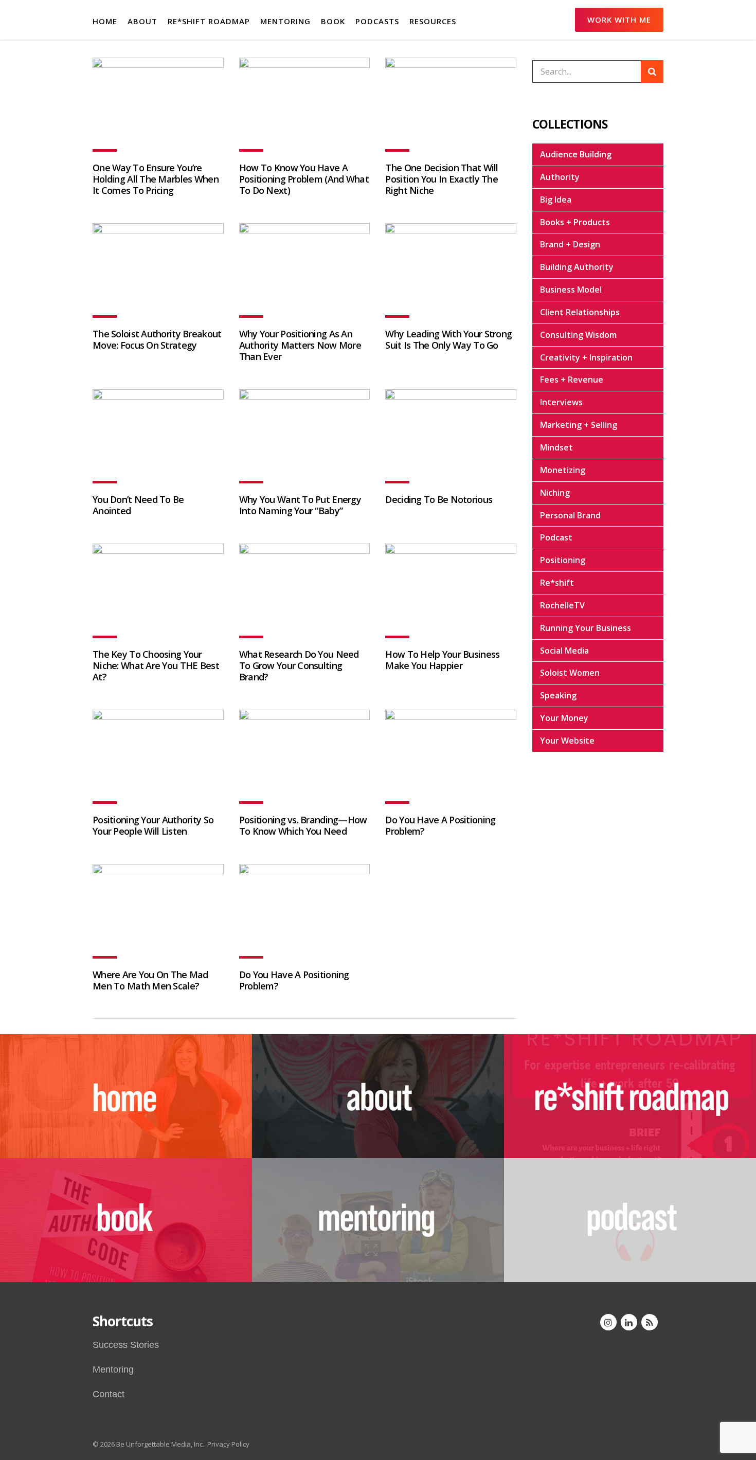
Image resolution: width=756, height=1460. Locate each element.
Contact (108, 1394)
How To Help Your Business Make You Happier (442, 660)
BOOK (333, 21)
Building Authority (577, 267)
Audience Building (575, 154)
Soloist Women (570, 672)
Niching (555, 492)
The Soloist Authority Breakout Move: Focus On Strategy (157, 339)
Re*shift (557, 582)
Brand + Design (570, 244)
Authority (560, 177)
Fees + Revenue (571, 379)
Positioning (562, 560)
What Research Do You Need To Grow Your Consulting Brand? (299, 665)
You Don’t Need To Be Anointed (138, 505)
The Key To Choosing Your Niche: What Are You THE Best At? (156, 665)
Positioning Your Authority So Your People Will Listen (153, 825)
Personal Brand (570, 515)
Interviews (561, 402)
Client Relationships (580, 312)
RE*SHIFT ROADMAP (209, 21)
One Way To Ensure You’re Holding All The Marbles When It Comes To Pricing (156, 178)
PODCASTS (377, 21)
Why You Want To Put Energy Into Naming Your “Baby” (300, 505)
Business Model (571, 289)
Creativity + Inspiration (586, 357)
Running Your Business (585, 628)
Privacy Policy (228, 1444)
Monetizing (562, 470)
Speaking (558, 695)
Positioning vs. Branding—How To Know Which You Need (303, 825)
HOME (105, 21)
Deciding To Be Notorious (438, 499)
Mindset (556, 447)
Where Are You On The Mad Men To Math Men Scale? (150, 980)
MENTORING (285, 21)
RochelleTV (562, 605)
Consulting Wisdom (578, 334)
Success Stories (126, 1345)
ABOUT (142, 21)
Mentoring (113, 1369)
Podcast (556, 537)
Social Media (564, 650)
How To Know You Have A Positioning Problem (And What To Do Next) (304, 178)
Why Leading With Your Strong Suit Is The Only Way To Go (448, 339)
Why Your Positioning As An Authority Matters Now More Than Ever (300, 345)
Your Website (567, 740)
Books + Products (575, 222)
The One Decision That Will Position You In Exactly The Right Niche (441, 178)
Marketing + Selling (578, 424)
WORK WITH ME (619, 19)
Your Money (564, 718)
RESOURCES (432, 21)
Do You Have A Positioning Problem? (440, 825)
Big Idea (555, 199)
